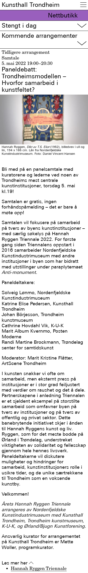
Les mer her (18, 563)
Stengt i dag (44, 25)
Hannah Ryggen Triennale (39, 568)
